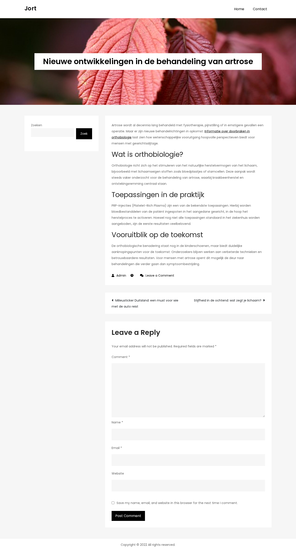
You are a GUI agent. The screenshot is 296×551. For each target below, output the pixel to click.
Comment (121, 357)
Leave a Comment (160, 275)
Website (118, 473)
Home (239, 8)
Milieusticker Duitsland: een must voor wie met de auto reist (145, 303)
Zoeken (36, 125)
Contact (260, 8)
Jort (30, 8)
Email (117, 448)
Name (117, 422)
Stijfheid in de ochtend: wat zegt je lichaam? (227, 300)
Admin (121, 275)
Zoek (84, 133)
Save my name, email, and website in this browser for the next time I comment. (177, 502)
